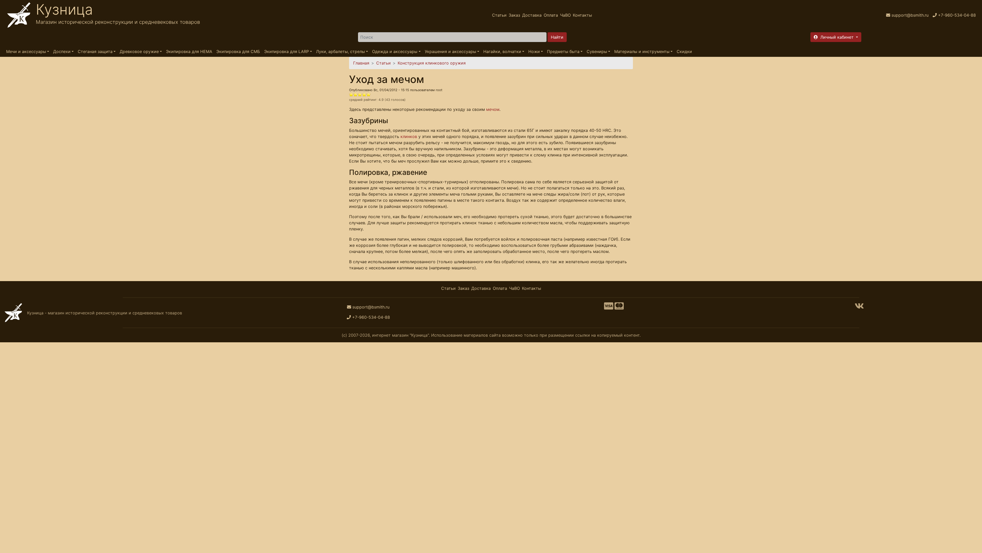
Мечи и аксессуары (26, 51)
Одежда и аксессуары (394, 51)
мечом (492, 109)
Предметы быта (563, 51)
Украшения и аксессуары (450, 51)
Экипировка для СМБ (238, 51)
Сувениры (597, 51)
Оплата (551, 15)
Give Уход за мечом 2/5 (355, 94)
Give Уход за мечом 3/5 (360, 94)
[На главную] (19, 15)
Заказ (514, 15)
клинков (408, 136)
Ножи (534, 51)
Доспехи (62, 51)
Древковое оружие (139, 51)
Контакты (582, 15)
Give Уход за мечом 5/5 (368, 94)
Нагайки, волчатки (502, 51)
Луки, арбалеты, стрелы (340, 51)
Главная (361, 63)
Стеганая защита (95, 51)
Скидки (684, 51)
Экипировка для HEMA (189, 51)
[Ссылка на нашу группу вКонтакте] (859, 307)
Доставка (532, 15)
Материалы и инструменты (641, 51)
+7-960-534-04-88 (371, 317)
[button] (835, 37)
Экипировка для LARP (286, 51)
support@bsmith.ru (370, 307)
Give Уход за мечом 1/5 (351, 94)
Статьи (499, 15)
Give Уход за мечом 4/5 (364, 94)
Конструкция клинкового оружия (432, 63)
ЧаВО (565, 15)
